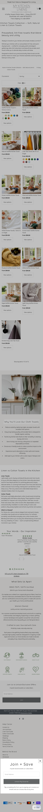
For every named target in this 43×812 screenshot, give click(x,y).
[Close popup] (40, 761)
